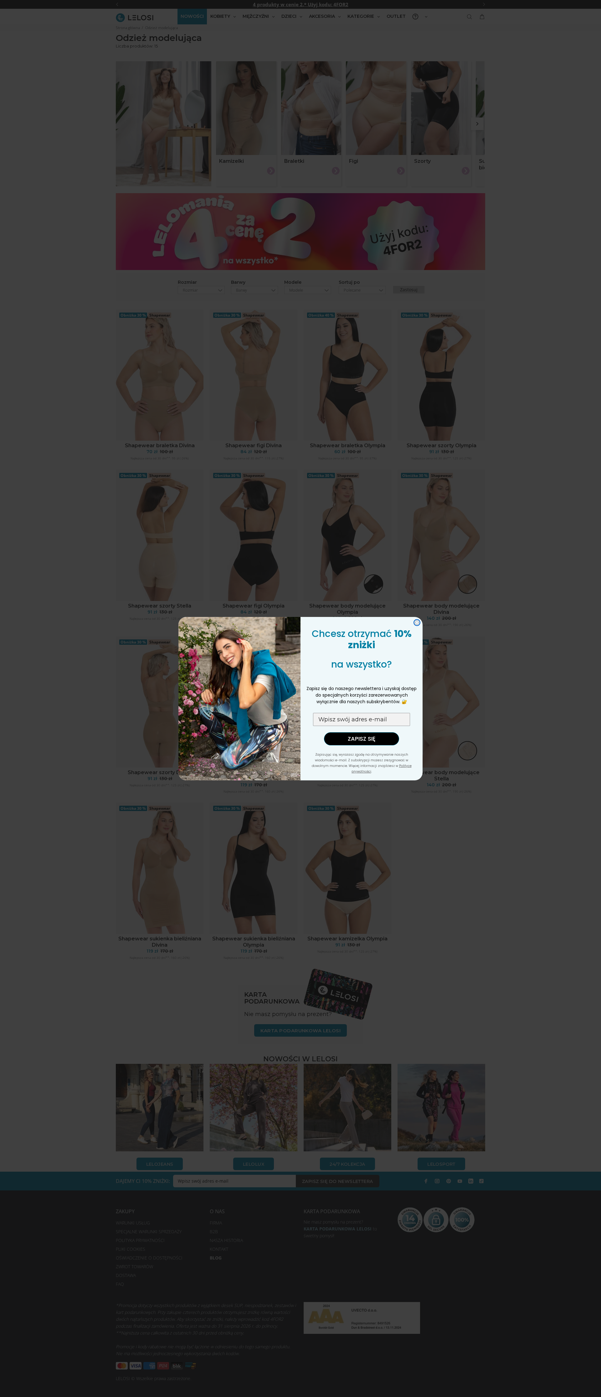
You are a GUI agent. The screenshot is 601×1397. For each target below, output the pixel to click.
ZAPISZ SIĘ (361, 739)
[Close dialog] (417, 622)
